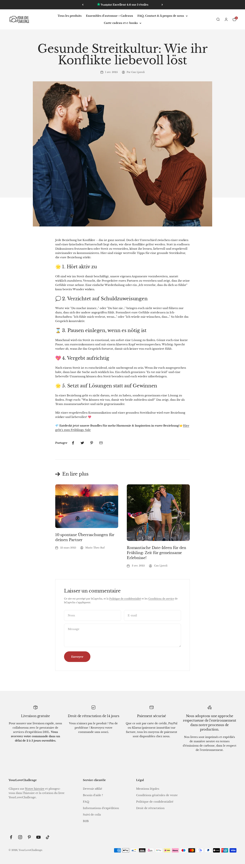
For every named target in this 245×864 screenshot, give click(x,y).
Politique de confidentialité (125, 598)
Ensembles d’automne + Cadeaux (109, 15)
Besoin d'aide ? (93, 795)
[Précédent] (82, 5)
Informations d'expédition (101, 808)
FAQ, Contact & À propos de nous (160, 15)
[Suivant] (162, 5)
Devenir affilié (92, 788)
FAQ (86, 801)
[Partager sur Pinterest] (91, 442)
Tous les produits (70, 15)
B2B (86, 821)
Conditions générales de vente (157, 795)
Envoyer (77, 656)
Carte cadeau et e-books (121, 23)
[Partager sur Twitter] (82, 442)
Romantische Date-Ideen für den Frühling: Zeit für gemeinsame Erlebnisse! (156, 553)
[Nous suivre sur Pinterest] (29, 837)
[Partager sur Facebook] (73, 442)
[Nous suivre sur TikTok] (47, 837)
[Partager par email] (101, 442)
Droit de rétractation (150, 808)
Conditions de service (161, 598)
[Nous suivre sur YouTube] (38, 837)
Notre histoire (34, 788)
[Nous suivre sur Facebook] (11, 837)
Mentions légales (147, 788)
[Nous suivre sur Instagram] (20, 837)
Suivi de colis (92, 814)
